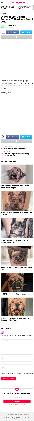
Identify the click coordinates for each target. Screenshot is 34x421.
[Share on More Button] (16, 37)
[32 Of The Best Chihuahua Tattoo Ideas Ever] (17, 256)
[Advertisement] (17, 59)
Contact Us (17, 419)
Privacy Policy (26, 417)
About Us (6, 417)
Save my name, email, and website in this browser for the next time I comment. (17, 374)
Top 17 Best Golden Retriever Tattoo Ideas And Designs (15, 187)
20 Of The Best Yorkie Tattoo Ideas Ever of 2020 (16, 213)
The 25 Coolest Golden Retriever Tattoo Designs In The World (16, 319)
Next (33, 7)
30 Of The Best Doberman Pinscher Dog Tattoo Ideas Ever (16, 241)
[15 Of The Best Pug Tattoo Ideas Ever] (17, 282)
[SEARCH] (32, 2)
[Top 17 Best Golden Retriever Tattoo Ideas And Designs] (17, 174)
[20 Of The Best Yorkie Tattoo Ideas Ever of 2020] (17, 201)
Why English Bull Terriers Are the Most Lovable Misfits (24, 7)
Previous (1, 7)
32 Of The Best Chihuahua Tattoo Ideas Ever (16, 268)
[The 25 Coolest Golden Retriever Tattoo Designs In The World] (17, 307)
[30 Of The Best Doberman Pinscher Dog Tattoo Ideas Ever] (17, 228)
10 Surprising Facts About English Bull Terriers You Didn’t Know (8, 7)
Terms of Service (15, 417)
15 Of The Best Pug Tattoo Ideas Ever (15, 294)
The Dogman (17, 2)
